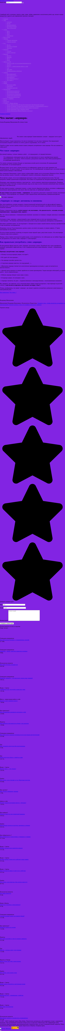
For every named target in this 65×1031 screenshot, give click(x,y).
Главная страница (5, 113)
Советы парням (11, 42)
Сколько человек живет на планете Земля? (12, 916)
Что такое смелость (5, 893)
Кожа (8, 60)
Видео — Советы (8, 98)
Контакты (6, 101)
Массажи (9, 69)
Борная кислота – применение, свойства (11, 995)
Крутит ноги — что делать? (8, 769)
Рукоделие (10, 86)
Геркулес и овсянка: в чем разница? (10, 904)
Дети (8, 34)
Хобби (5, 83)
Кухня (8, 23)
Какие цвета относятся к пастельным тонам (12, 984)
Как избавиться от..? (12, 78)
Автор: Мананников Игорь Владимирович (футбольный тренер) (25, 104)
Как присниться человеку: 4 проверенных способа (14, 640)
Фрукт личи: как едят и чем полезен (10, 961)
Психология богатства (13, 97)
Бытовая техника (12, 26)
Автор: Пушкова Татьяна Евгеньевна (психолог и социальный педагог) (27, 106)
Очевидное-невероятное (14, 95)
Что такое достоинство (6, 1006)
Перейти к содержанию (7, 0)
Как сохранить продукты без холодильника (12, 746)
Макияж (9, 57)
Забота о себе (7, 62)
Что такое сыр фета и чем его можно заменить (13, 938)
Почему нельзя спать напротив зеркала (11, 848)
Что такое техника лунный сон (9, 664)
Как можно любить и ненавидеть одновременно (14, 1018)
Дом (4, 20)
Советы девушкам (12, 40)
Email (1, 608)
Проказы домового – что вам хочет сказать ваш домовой (16, 678)
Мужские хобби (11, 85)
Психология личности (13, 91)
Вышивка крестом (12, 88)
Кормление (10, 35)
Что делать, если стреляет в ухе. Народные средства (15, 780)
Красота (5, 54)
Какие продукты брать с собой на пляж (11, 757)
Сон (8, 68)
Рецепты (5, 49)
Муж (8, 31)
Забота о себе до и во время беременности (19, 63)
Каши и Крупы (11, 52)
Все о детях (6, 37)
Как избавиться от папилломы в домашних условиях (15, 836)
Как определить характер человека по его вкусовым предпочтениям (19, 735)
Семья (5, 29)
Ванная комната (11, 25)
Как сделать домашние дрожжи (9, 791)
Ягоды (9, 45)
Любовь (5, 39)
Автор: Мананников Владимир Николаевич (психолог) (23, 108)
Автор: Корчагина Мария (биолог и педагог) (20, 111)
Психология (6, 89)
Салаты (9, 51)
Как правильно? (11, 74)
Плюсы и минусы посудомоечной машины (12, 814)
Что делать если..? (12, 75)
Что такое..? (10, 80)
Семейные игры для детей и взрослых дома (12, 689)
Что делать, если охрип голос (8, 972)
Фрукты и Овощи (12, 46)
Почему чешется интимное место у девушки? (13, 802)
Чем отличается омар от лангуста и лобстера (13, 870)
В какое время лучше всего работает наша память (14, 859)
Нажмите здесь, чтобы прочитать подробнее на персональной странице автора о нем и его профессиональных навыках (32, 303)
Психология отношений (14, 94)
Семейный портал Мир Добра (8, 11)
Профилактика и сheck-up (14, 71)
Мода (8, 58)
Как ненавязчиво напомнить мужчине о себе (13, 712)
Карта (5, 100)
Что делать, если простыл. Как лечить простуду (13, 882)
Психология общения (13, 92)
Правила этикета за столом (8, 927)
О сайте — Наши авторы (10, 103)
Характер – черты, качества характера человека (13, 651)
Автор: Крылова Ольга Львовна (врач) (18, 109)
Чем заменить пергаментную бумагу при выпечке (14, 723)
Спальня (9, 22)
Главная (5, 19)
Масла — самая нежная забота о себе (17, 66)
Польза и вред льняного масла (8, 701)
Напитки (9, 48)
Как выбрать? (11, 77)
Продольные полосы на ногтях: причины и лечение (15, 825)
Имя (1, 604)
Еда (4, 43)
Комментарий (4, 620)
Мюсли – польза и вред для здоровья (10, 950)
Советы (5, 72)
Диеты (5, 81)
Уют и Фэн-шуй (11, 28)
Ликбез (9, 65)
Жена (8, 32)
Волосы (9, 55)
